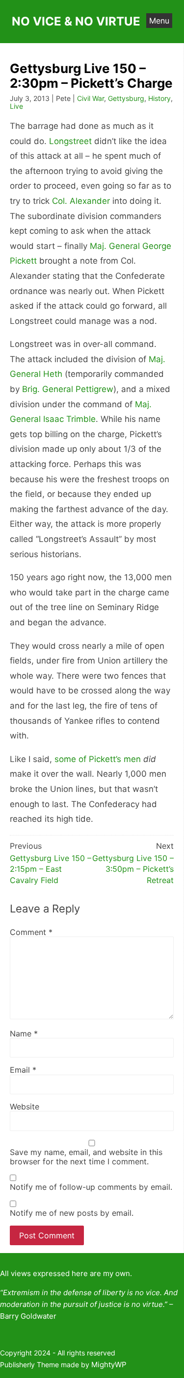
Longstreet (70, 141)
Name (24, 1033)
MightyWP (109, 1364)
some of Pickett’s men (97, 759)
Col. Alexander (81, 201)
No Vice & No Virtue (76, 21)
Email (23, 1069)
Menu (159, 20)
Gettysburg (126, 98)
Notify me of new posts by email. (71, 1212)
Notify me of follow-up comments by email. (91, 1186)
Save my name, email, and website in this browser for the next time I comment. (86, 1157)
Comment (31, 932)
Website (24, 1106)
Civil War (90, 98)
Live (16, 106)
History (159, 98)
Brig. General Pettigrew (67, 389)
